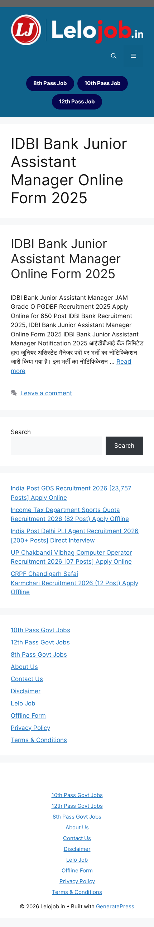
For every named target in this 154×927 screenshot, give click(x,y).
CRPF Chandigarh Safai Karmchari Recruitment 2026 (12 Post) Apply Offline (74, 583)
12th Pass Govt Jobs (40, 642)
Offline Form (28, 715)
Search (21, 431)
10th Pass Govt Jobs (40, 630)
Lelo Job (23, 703)
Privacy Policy (30, 727)
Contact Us (27, 679)
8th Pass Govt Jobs (39, 654)
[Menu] (133, 56)
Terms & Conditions (39, 740)
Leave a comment (46, 393)
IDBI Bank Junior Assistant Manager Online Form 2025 (66, 258)
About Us (24, 666)
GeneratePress (115, 906)
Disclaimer (25, 691)
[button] (114, 56)
